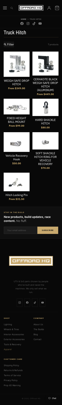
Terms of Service (12, 375)
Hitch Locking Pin (17, 195)
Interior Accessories (14, 334)
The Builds (39, 329)
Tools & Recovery (12, 344)
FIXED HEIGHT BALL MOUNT (16, 120)
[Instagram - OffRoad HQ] (28, 23)
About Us (38, 324)
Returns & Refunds (13, 370)
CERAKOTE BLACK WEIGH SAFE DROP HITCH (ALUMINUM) (45, 85)
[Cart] (57, 8)
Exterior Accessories (14, 339)
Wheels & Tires (11, 329)
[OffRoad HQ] (31, 261)
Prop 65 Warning (12, 385)
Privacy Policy (10, 380)
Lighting (8, 324)
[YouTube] (42, 303)
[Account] (49, 8)
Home (23, 19)
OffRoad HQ (35, 398)
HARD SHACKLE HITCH (45, 121)
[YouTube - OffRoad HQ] (40, 23)
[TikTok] (35, 303)
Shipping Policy (11, 365)
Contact (37, 339)
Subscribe (48, 230)
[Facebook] (27, 303)
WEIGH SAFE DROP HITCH (16, 82)
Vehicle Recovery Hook (17, 157)
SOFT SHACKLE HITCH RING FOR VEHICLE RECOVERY (45, 159)
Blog (36, 334)
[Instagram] (19, 303)
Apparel (8, 349)
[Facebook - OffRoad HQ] (22, 23)
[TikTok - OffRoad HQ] (34, 23)
